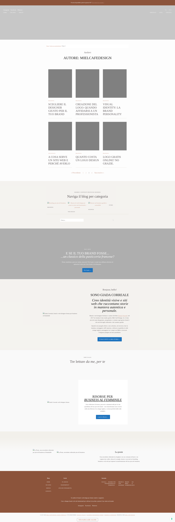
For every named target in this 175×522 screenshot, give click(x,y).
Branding (51, 100)
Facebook (13, 10)
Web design (51, 153)
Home (5, 12)
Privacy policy (81, 515)
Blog (161, 12)
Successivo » (99, 173)
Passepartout (65, 485)
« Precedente (76, 173)
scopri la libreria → (103, 417)
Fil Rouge (65, 482)
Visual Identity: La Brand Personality (112, 109)
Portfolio (153, 12)
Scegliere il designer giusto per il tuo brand (57, 109)
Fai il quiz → (87, 270)
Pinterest (20, 10)
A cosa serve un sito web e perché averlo (59, 160)
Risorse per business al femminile (112, 483)
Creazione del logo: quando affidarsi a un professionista (87, 109)
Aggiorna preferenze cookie (95, 515)
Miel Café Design (130, 515)
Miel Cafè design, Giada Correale (56, 515)
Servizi (21, 12)
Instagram (6, 10)
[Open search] (166, 10)
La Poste (106, 482)
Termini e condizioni (110, 515)
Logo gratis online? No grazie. (112, 160)
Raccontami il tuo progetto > (98, 2)
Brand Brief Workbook (128, 483)
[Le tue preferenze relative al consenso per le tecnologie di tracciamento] (172, 519)
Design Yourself (122, 315)
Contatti (169, 12)
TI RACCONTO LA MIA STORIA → (109, 339)
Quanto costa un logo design (87, 158)
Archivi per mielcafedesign (55, 46)
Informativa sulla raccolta (87, 520)
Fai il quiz (133, 483)
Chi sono (13, 12)
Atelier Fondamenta (65, 488)
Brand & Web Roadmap (121, 483)
